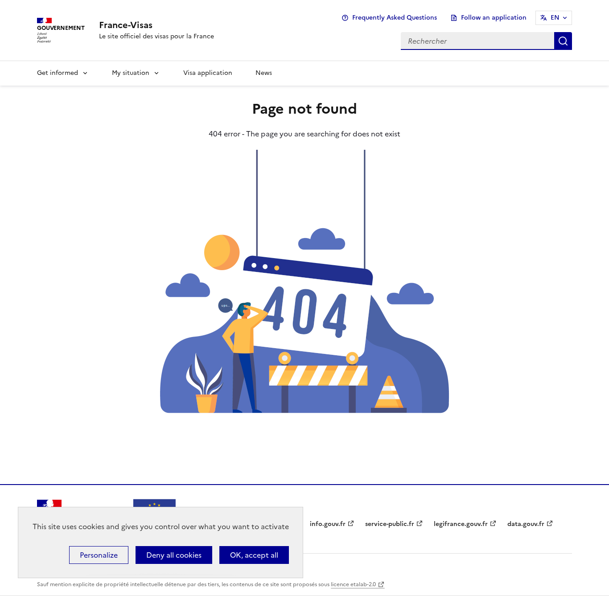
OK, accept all (254, 555)
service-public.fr (389, 524)
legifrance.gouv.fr (461, 524)
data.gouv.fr (525, 524)
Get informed (57, 73)
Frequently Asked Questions (394, 17)
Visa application (207, 73)
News (263, 73)
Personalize (99, 555)
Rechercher (563, 41)
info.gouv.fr (328, 524)
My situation (130, 73)
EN (555, 17)
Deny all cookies (174, 555)
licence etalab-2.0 (353, 584)
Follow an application (494, 17)
